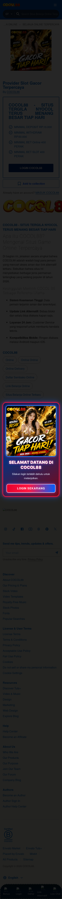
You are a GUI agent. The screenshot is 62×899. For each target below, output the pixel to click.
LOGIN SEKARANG (31, 488)
